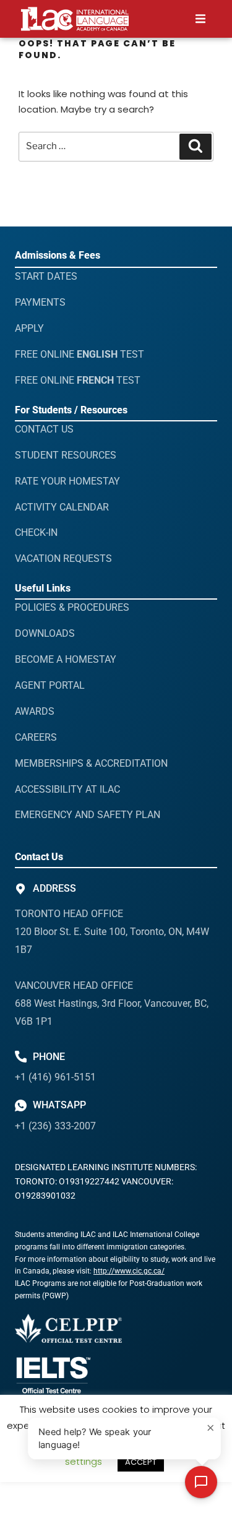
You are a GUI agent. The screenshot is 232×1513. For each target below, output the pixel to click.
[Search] (195, 147)
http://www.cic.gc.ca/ (129, 1271)
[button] (200, 19)
